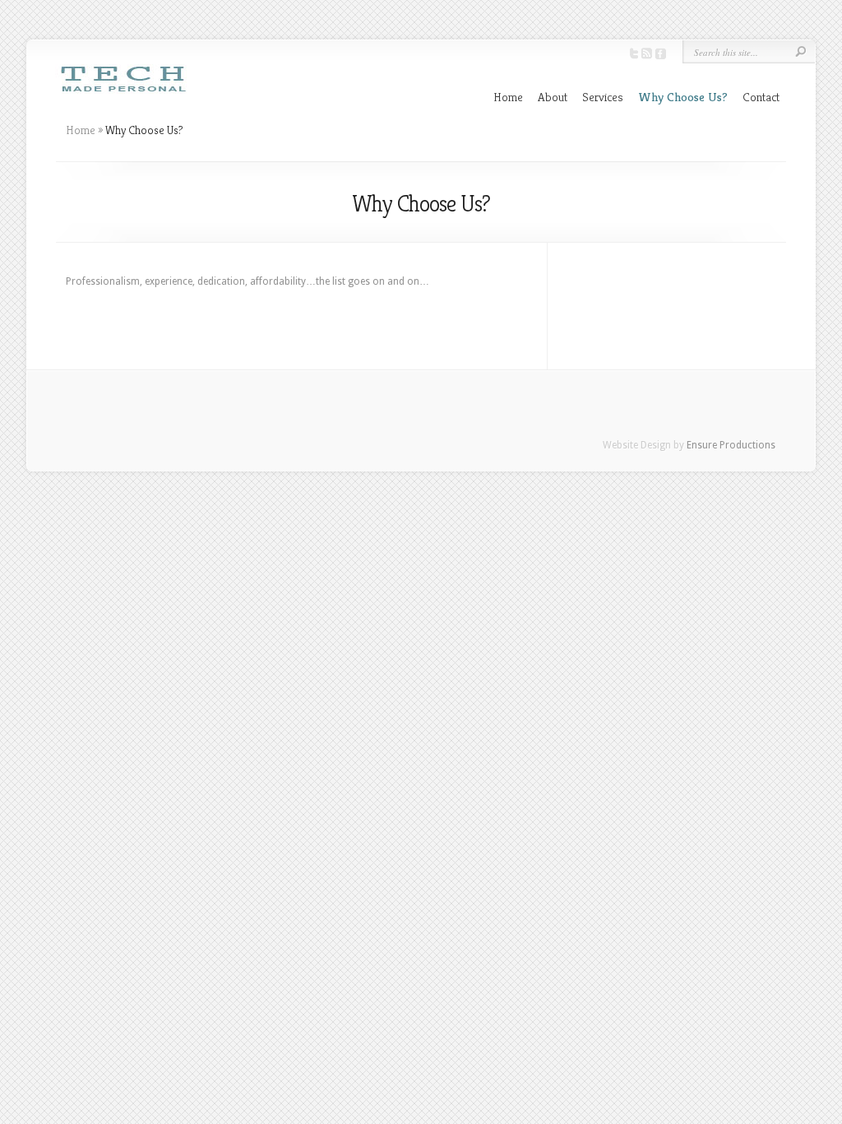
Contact (761, 97)
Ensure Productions (731, 445)
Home (508, 97)
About (552, 97)
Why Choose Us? (683, 97)
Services (602, 97)
